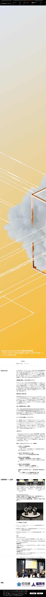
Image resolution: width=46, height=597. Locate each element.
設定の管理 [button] (33, 593)
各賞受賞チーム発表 (19, 363)
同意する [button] (40, 593)
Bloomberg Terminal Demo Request (18, 0)
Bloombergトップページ (6, 3)
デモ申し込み (41, 3)
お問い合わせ (26, 363)
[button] (7, 0)
